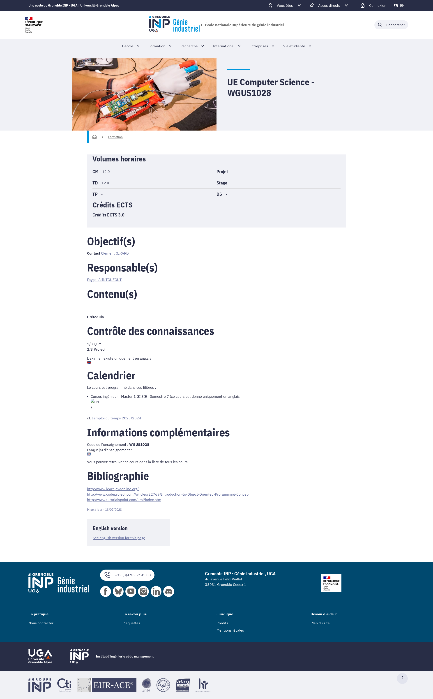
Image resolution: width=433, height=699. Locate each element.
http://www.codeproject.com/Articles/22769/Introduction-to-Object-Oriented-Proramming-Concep (168, 494)
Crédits (222, 623)
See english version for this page (119, 538)
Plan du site (320, 623)
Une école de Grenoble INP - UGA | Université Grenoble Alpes (73, 5)
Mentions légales (230, 630)
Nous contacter (40, 623)
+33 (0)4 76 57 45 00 (133, 575)
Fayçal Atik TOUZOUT (104, 279)
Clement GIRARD (115, 253)
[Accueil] (94, 137)
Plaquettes (131, 623)
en (402, 5)
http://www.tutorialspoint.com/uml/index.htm (124, 499)
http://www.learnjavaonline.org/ (113, 489)
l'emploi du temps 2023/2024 (116, 418)
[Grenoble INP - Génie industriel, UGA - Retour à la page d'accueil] (174, 25)
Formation (115, 137)
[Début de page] (404, 678)
